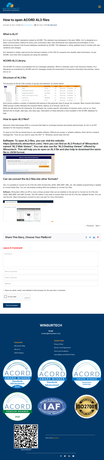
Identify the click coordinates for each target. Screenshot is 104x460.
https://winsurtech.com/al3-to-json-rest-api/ (30, 197)
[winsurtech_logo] (11, 3)
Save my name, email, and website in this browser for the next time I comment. (35, 290)
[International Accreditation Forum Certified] (52, 397)
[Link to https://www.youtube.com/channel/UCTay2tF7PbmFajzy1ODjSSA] (73, 456)
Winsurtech (56, 438)
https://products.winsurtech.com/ (22, 143)
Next (97, 226)
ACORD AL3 (19, 25)
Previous (90, 226)
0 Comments (28, 25)
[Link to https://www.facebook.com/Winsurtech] (61, 456)
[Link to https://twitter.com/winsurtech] (65, 456)
